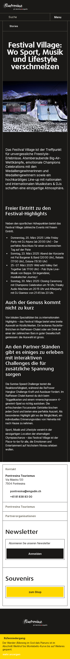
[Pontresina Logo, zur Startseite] (15, 6)
